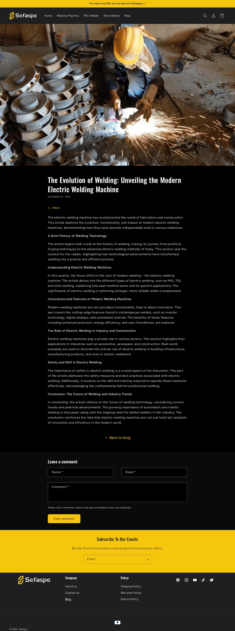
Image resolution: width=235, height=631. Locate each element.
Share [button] (56, 207)
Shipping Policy (131, 586)
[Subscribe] (147, 559)
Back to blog (120, 437)
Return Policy (129, 599)
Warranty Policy (131, 592)
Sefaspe (23, 629)
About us (71, 586)
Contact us (72, 592)
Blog (68, 599)
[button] (205, 15)
